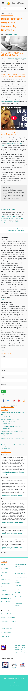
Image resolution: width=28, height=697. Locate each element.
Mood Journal (5, 636)
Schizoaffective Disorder (19, 604)
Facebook (10, 222)
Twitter (18, 222)
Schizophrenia (19, 589)
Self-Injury (18, 596)
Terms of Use (7, 682)
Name (3, 370)
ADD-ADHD (4, 568)
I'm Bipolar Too (5, 416)
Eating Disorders (6, 598)
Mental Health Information (8, 621)
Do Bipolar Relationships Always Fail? (11, 426)
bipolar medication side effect (17, 58)
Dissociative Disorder (7, 594)
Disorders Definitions (7, 614)
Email (2, 377)
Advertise (21, 678)
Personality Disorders (21, 577)
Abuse (3, 564)
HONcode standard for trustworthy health (20, 649)
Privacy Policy (14, 682)
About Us (10, 678)
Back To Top (4, 553)
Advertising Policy (14, 685)
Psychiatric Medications (8, 617)
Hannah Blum (12, 34)
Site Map (6, 678)
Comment (4, 356)
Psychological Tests (6, 632)
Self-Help (17, 592)
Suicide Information (6, 629)
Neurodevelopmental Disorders (21, 565)
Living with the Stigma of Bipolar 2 (13, 229)
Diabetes (3, 590)
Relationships (18, 585)
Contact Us (16, 678)
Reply (2, 299)
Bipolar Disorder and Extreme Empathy (12, 495)
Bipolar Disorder (5, 583)
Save (3, 392)
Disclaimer (21, 682)
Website (3, 384)
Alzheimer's (4, 576)
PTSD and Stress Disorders (19, 581)
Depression (4, 587)
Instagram (4, 222)
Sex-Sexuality (18, 600)
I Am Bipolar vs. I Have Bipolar (16, 230)
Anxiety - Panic (5, 579)
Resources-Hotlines (6, 625)
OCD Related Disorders (18, 570)
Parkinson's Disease (20, 573)
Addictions (4, 572)
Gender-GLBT (5, 602)
